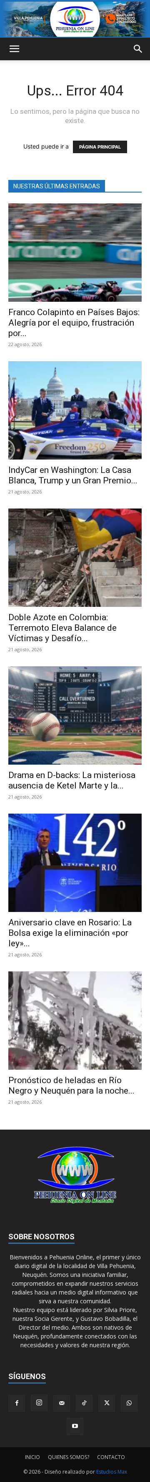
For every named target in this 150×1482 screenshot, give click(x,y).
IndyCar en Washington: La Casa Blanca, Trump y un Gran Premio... (73, 475)
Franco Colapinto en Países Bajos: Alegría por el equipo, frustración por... (74, 322)
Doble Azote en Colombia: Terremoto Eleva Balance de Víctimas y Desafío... (62, 627)
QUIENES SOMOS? (68, 1457)
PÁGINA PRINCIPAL (100, 147)
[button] (14, 49)
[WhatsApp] (129, 1403)
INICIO (32, 1457)
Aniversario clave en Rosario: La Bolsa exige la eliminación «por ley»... (70, 932)
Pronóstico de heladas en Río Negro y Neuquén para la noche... (71, 1085)
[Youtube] (75, 1426)
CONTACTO (111, 1457)
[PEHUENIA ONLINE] (75, 19)
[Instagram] (39, 1403)
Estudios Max (111, 1471)
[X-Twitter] (106, 1403)
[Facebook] (16, 1403)
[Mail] (61, 1403)
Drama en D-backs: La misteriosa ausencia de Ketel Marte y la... (71, 780)
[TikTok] (84, 1403)
